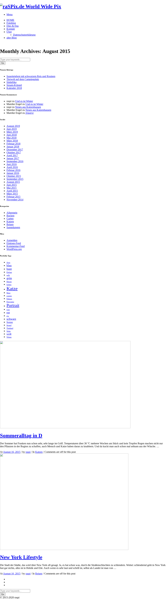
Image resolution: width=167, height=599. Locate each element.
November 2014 (15, 199)
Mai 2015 (11, 187)
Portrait (13, 305)
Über (9, 31)
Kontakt (11, 28)
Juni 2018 (12, 134)
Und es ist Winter (24, 101)
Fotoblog (11, 23)
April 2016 (12, 167)
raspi (28, 452)
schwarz (11, 319)
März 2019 (12, 131)
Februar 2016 (13, 170)
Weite (9, 331)
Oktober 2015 (14, 176)
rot (8, 312)
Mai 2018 (11, 137)
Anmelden (12, 240)
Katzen (10, 221)
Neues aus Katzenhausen (28, 107)
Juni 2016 (12, 164)
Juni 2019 (12, 129)
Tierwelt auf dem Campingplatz (23, 79)
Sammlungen (13, 227)
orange (9, 296)
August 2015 (13, 182)
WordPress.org (14, 249)
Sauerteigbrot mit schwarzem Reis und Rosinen (31, 76)
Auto (8, 262)
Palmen (9, 299)
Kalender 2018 (14, 88)
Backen (10, 215)
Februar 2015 (13, 196)
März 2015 (12, 193)
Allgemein (12, 212)
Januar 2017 (13, 158)
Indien (9, 285)
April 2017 (12, 155)
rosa (8, 310)
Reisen (10, 224)
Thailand (10, 328)
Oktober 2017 (14, 152)
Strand (9, 325)
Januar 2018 (13, 146)
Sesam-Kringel (14, 85)
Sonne (10, 322)
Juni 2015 (12, 184)
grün (9, 278)
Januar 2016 (13, 173)
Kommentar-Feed (16, 246)
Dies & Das (13, 26)
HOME (10, 20)
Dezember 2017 (15, 149)
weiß (9, 334)
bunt (9, 268)
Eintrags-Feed (14, 243)
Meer (8, 293)
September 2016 (15, 161)
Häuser (9, 282)
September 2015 (15, 179)
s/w (8, 316)
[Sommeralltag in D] (65, 427)
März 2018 (12, 140)
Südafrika (11, 82)
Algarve (29, 113)
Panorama (10, 302)
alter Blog (12, 37)
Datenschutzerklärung (24, 34)
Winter (9, 337)
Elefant (9, 272)
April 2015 (12, 190)
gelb (8, 275)
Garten (10, 218)
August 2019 (13, 126)
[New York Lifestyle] (64, 549)
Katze (12, 288)
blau (9, 265)
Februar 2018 (13, 143)
